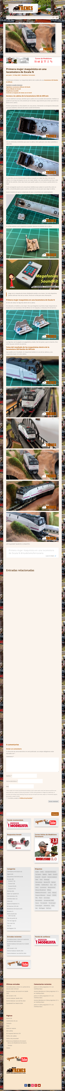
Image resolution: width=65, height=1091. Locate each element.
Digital (9, 874)
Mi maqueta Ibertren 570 (13, 1033)
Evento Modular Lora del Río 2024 (16, 953)
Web (7, 786)
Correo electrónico (12, 781)
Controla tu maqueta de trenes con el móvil (19, 93)
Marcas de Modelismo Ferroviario (17, 1043)
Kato (51, 884)
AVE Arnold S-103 (13, 694)
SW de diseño (11, 914)
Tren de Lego (10, 921)
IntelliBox (38, 884)
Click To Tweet (50, 555)
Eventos (9, 891)
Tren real (9, 923)
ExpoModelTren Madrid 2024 (14, 1003)
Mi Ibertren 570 (11, 906)
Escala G (10, 883)
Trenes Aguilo (39, 905)
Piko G (40, 897)
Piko (36, 897)
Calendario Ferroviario (50, 871)
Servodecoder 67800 (49, 900)
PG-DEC (54, 895)
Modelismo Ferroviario (28, 75)
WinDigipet (10, 928)
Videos (8, 1048)
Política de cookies (11, 1036)
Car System (38, 874)
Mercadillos (9, 1031)
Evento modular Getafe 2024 (16, 736)
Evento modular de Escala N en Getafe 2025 (20, 651)
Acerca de (9, 1018)
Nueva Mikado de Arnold (13, 89)
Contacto (8, 1023)
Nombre (9, 776)
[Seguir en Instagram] (32, 1085)
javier (10, 75)
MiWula (49, 890)
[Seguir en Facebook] (25, 1085)
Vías (8, 926)
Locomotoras (43, 887)
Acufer (37, 871)
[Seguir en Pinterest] (36, 1085)
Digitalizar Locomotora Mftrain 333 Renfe (18, 87)
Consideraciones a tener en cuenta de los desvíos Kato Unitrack (26, 609)
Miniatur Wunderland (41, 890)
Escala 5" (10, 881)
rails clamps (47, 897)
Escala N (10, 888)
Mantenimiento (51, 887)
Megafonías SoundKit (12, 91)
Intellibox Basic (11, 899)
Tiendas (10, 1045)
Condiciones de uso (11, 1021)
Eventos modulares (52, 877)
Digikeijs (45, 874)
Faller (37, 879)
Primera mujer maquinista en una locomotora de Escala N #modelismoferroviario (31, 552)
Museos (9, 911)
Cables (42, 871)
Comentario (10, 756)
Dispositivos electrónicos (14, 876)
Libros (9, 901)
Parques (49, 895)
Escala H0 (11, 886)
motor (49, 892)
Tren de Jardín (11, 918)
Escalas (9, 879)
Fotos (41, 879)
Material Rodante (12, 903)
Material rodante (11, 1028)
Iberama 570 (47, 882)
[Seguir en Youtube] (39, 1085)
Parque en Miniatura (40, 895)
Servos (37, 903)
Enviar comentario (53, 801)
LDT (55, 884)
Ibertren (53, 882)
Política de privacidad (26, 798)
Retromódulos (39, 900)
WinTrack (11, 916)
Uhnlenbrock (47, 905)
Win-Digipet (42, 908)
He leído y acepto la (20, 798)
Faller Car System (12, 893)
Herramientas (11, 896)
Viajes (52, 905)
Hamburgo (46, 879)
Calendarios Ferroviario (13, 871)
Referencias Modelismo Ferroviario (16, 1041)
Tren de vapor (52, 903)
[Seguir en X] (29, 1085)
